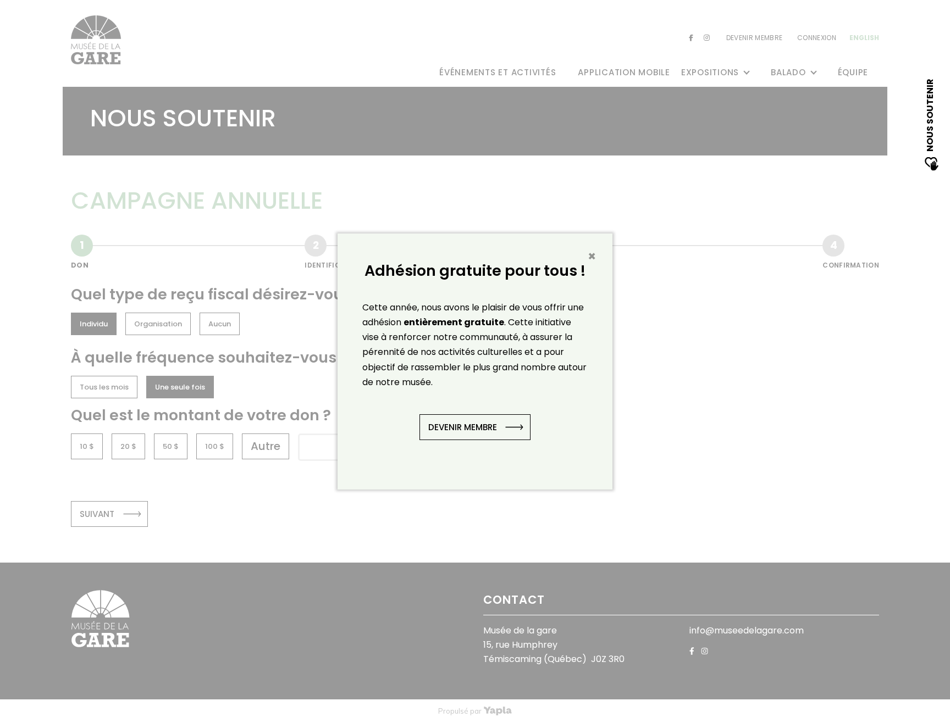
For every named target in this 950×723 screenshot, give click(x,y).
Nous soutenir (930, 116)
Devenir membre (462, 427)
